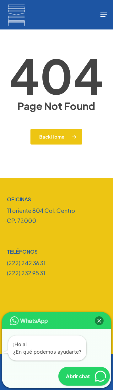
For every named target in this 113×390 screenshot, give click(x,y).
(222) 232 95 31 (26, 273)
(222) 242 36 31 (26, 262)
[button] (103, 15)
